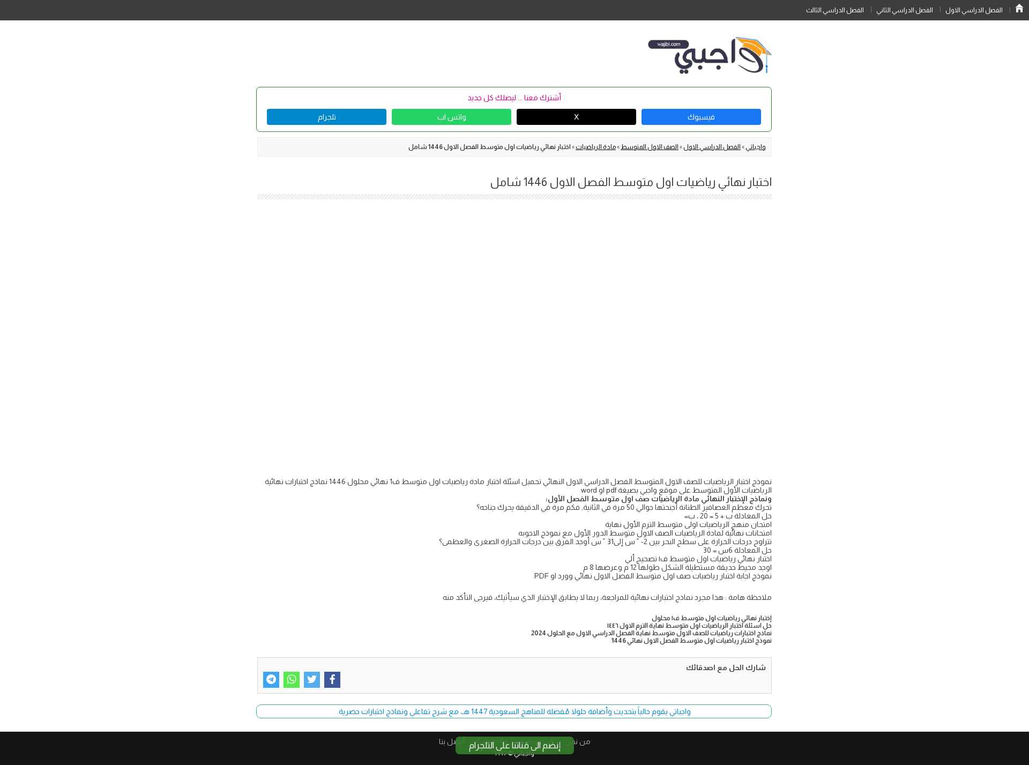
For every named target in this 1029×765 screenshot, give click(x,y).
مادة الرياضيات (596, 147)
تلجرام (327, 117)
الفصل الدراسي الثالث (835, 10)
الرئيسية (1019, 8)
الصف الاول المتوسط (649, 147)
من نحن (578, 741)
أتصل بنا (452, 741)
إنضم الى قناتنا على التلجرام (515, 745)
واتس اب (451, 117)
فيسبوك (701, 117)
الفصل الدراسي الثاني (904, 10)
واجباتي (755, 147)
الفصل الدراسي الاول (974, 10)
